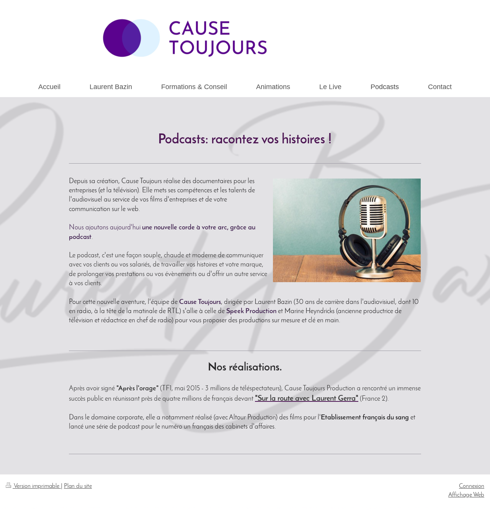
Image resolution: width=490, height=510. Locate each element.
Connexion (471, 486)
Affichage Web (466, 495)
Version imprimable (37, 486)
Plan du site (78, 486)
